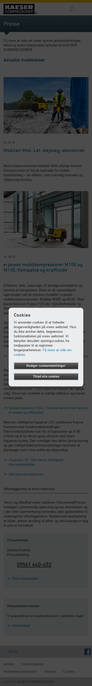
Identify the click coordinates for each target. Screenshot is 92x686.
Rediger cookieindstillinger (46, 366)
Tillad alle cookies (46, 376)
